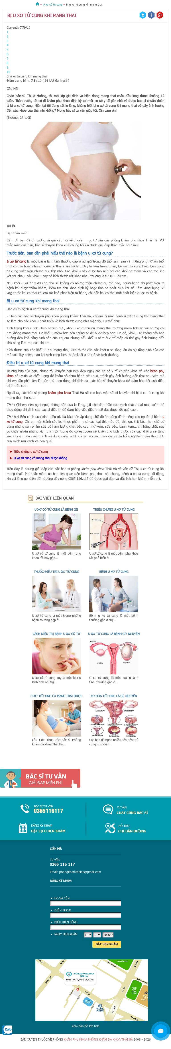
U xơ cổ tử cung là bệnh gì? (56, 509)
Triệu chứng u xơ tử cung (113, 509)
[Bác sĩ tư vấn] (85, 778)
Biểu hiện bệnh (65, 922)
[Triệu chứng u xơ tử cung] (113, 549)
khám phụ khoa (75, 1039)
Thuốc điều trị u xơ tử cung (56, 571)
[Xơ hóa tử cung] (113, 735)
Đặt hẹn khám (107, 944)
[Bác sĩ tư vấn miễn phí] (161, 1031)
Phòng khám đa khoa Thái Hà (111, 1039)
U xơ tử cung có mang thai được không (40, 458)
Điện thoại (62, 910)
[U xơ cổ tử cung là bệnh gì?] (56, 549)
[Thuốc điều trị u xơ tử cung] (56, 611)
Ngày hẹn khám (65, 934)
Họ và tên (61, 898)
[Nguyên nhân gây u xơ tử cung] (113, 673)
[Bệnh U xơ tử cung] (113, 611)
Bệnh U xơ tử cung (113, 571)
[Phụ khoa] (37, 4)
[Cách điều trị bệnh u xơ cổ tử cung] (56, 673)
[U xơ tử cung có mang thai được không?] (56, 735)
